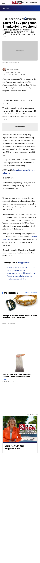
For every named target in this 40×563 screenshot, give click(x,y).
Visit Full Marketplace (31, 293)
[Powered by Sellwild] (35, 414)
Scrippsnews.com (24, 262)
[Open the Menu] (3, 3)
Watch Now (34, 2)
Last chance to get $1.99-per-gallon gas (21, 273)
